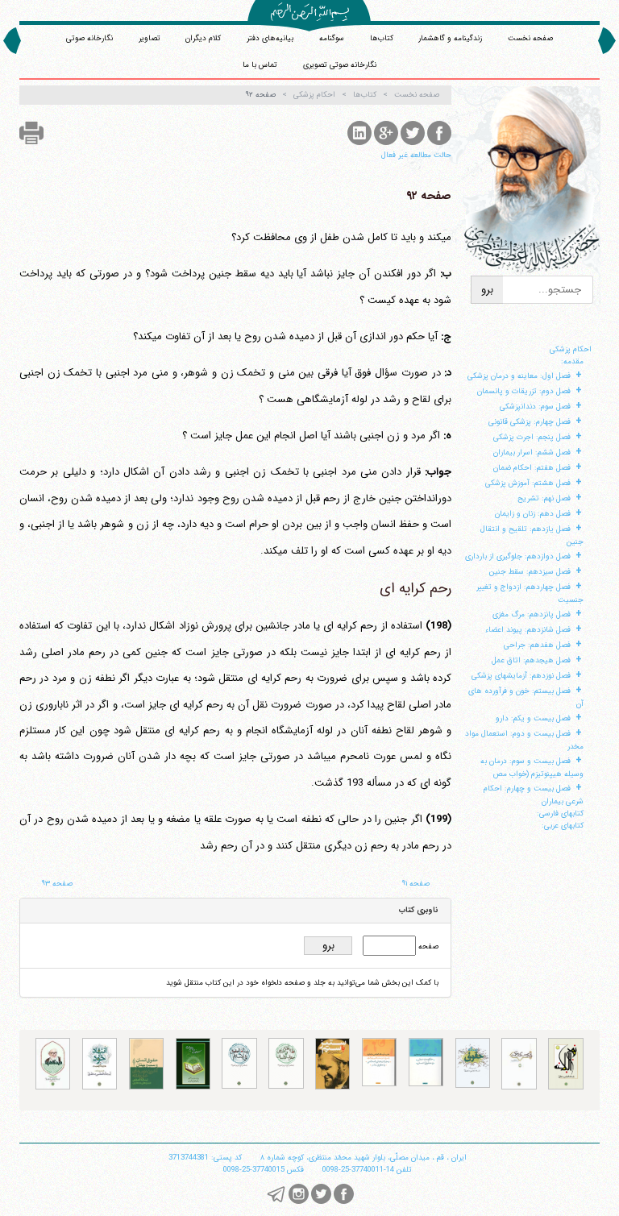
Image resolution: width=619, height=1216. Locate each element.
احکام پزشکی (571, 349)
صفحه (427, 946)
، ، (363, 1158)
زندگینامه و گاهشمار (450, 38)
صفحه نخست (530, 38)
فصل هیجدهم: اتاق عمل (531, 660)
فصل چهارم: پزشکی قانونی (529, 422)
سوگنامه (331, 38)
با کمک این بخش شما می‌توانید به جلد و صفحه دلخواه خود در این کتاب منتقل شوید (302, 983)
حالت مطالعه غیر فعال (416, 155)
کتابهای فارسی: (560, 813)
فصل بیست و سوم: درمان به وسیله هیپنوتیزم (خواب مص (532, 767)
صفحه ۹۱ (415, 884)
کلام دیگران (203, 38)
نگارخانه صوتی (89, 38)
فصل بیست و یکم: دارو (533, 718)
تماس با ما (260, 65)
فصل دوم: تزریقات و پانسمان (524, 391)
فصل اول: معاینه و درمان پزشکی (519, 376)
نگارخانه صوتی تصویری (339, 65)
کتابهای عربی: (563, 826)
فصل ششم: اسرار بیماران (532, 452)
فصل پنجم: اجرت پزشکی (532, 437)
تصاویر (149, 38)
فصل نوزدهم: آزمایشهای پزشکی (521, 676)
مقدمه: (572, 361)
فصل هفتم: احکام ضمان (532, 468)
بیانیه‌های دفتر (270, 38)
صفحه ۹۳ (57, 884)
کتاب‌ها (381, 38)
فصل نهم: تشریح (544, 498)
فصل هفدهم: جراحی (537, 645)
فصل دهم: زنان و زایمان (533, 514)
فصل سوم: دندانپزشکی (535, 406)
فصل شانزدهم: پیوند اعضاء (528, 630)
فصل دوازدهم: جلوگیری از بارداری (518, 556)
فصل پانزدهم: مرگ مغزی (531, 614)
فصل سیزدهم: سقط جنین (530, 572)
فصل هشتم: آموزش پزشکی (528, 483)
